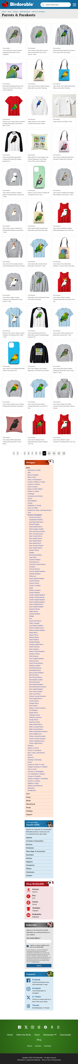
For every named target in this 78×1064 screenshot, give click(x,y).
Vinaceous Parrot (34, 722)
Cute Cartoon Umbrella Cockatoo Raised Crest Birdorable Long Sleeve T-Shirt (13, 194)
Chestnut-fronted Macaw (37, 564)
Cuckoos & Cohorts (34, 484)
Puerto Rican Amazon (36, 663)
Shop (9, 12)
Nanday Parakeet (34, 642)
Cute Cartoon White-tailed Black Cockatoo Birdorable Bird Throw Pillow (12, 442)
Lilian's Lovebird (34, 623)
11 (49, 453)
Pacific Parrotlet (34, 647)
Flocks (28, 807)
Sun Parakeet (33, 710)
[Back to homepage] (22, 4)
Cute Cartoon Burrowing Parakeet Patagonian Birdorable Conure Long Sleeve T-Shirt (63, 370)
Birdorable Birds (25, 12)
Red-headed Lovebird (36, 680)
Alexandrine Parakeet (36, 520)
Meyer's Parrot (33, 635)
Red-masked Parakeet (36, 684)
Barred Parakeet (34, 524)
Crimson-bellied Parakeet (37, 571)
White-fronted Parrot (36, 729)
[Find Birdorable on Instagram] (32, 1027)
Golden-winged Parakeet (37, 600)
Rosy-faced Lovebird (35, 691)
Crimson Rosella (34, 569)
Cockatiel (32, 567)
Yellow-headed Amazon (36, 741)
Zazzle (58, 119)
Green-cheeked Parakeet (37, 602)
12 (54, 453)
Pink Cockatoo (33, 656)
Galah (31, 588)
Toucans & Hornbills (34, 776)
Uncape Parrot (33, 720)
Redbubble (36, 914)
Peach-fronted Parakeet (37, 651)
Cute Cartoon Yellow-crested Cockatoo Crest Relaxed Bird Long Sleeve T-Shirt (12, 299)
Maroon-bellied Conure (36, 628)
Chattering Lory (34, 562)
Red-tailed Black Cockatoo (37, 687)
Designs (15, 12)
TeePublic (36, 908)
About (29, 1046)
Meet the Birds (23, 1034)
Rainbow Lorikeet (34, 665)
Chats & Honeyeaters (35, 479)
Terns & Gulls (32, 769)
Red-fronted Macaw (35, 677)
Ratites (30, 755)
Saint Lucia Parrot (35, 694)
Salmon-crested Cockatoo (37, 696)
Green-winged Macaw (36, 604)
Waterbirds (31, 788)
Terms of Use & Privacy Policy (51, 1060)
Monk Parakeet (34, 640)
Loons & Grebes (33, 508)
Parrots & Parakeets (38, 12)
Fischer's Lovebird (34, 585)
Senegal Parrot (34, 703)
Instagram (36, 988)
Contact (38, 1046)
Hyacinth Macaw (34, 609)
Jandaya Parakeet (34, 614)
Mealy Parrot (33, 633)
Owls (29, 512)
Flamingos (31, 494)
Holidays (29, 811)
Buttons (29, 844)
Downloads (65, 1034)
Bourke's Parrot (34, 550)
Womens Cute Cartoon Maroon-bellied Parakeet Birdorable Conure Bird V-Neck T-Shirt (14, 123)
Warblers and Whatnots (35, 786)
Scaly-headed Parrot (35, 698)
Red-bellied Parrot (35, 670)
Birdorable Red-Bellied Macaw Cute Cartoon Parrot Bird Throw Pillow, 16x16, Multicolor (13, 88)
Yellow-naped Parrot (36, 743)
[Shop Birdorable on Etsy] (58, 1027)
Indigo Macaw (33, 611)
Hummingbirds (32, 501)
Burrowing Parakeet (35, 555)
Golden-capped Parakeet (37, 595)
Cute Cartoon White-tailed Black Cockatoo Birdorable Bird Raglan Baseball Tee (12, 159)
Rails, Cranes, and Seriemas (36, 753)
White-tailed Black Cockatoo (38, 731)
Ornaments (30, 865)
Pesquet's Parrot (34, 654)
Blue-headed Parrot (35, 541)
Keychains (30, 855)
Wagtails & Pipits (33, 783)
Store (37, 1034)
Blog (39, 1039)
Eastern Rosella (34, 581)
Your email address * (34, 938)
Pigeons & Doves (33, 748)
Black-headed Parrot (35, 527)
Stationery (30, 872)
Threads (35, 1005)
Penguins (30, 745)
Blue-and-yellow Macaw (37, 531)
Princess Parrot (34, 661)
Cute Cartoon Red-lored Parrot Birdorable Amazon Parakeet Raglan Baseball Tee (38, 335)
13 (59, 453)
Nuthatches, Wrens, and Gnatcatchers (40, 510)
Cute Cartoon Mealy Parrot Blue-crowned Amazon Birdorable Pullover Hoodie (64, 406)
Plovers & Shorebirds (34, 750)
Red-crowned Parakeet (36, 673)
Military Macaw (34, 637)
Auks (29, 472)
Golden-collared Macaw (37, 597)
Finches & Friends (33, 491)
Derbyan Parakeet (35, 574)
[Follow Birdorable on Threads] (39, 1027)
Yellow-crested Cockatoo (37, 738)
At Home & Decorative (34, 841)
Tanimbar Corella (34, 715)
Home (4, 12)
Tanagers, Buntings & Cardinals (37, 767)
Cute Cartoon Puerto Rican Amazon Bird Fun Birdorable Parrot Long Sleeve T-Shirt (38, 52)
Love (28, 794)
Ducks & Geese (32, 487)
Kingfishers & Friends (34, 505)
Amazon (8, 48)
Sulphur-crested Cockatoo (37, 708)
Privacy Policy (35, 961)
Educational (30, 804)
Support (29, 814)
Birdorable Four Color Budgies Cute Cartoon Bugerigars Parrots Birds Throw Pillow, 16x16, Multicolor (38, 159)
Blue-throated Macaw (36, 545)
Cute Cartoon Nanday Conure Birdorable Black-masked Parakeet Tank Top (38, 442)
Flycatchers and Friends (35, 496)
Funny (28, 797)
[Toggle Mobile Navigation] (74, 5)
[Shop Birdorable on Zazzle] (45, 1027)
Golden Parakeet (34, 592)
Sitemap (47, 1046)
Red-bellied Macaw (35, 668)
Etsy (34, 895)
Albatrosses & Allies (34, 470)
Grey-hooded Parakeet (36, 607)
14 (64, 453)
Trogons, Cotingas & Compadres (38, 778)
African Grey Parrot (35, 517)
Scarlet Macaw (34, 701)
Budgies (31, 552)
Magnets (29, 862)
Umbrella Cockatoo (35, 717)
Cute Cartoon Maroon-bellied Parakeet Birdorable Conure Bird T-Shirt (38, 406)
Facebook (36, 979)
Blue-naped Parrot (35, 543)
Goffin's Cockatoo (35, 590)
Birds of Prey (32, 477)
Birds (28, 468)
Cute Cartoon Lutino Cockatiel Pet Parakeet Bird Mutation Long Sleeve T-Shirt (13, 230)
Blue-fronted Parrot (35, 536)
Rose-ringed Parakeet (36, 689)
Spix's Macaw (33, 706)
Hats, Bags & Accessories (35, 851)
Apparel (29, 837)
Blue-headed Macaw (35, 538)
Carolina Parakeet (35, 559)
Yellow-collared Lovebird (37, 736)
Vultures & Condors (34, 781)
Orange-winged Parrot (36, 644)
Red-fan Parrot (34, 675)
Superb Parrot (33, 713)
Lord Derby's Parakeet (36, 625)
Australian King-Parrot (36, 522)
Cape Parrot (33, 557)
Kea (30, 618)
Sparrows (31, 757)
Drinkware (30, 848)
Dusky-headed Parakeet (36, 578)
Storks (30, 762)
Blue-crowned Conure (36, 534)
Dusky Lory (32, 576)
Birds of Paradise (33, 475)
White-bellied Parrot (35, 724)
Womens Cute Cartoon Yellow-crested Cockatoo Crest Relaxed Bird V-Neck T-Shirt (13, 335)
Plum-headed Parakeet (36, 658)
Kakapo (31, 616)
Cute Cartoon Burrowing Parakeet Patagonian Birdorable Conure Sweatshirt (12, 52)
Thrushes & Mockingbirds (36, 771)
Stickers (29, 875)
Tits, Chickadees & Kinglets (36, 774)
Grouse (30, 498)
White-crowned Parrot (36, 727)
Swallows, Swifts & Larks (36, 764)
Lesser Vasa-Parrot (35, 621)
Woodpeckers (32, 790)
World (28, 800)
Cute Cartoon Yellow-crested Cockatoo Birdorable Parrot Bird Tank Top (63, 299)
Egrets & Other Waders (35, 489)
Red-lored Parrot (34, 682)
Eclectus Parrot (34, 583)
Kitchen (29, 858)
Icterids (30, 503)
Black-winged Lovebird (36, 529)
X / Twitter (36, 996)
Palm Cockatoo (34, 649)
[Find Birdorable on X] (26, 1027)
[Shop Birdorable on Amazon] (51, 1027)
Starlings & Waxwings (35, 760)
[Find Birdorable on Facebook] (19, 1027)
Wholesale (49, 1034)
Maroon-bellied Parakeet (37, 630)
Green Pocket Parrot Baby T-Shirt (62, 121)
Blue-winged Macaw (35, 548)
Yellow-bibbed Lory (35, 734)
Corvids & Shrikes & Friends (36, 482)
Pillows (28, 868)
